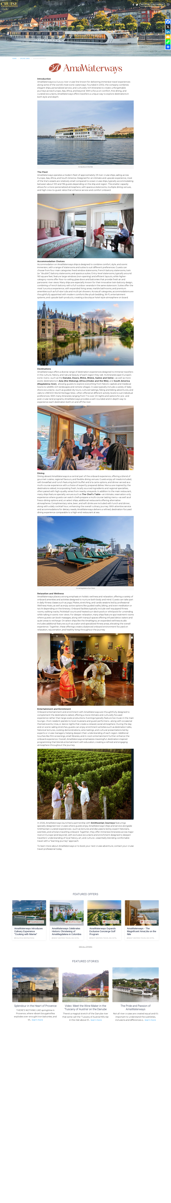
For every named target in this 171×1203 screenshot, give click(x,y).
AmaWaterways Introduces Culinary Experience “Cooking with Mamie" (28, 931)
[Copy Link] (167, 41)
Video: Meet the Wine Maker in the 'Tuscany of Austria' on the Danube (85, 1007)
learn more (37, 1020)
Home (14, 58)
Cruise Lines (25, 58)
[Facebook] (167, 21)
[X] (167, 26)
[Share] (167, 46)
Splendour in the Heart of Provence (35, 1005)
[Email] (167, 36)
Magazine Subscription (152, 5)
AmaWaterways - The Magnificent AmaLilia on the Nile (141, 931)
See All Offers (85, 947)
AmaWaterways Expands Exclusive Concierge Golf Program (102, 931)
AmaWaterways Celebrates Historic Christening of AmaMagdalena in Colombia (66, 931)
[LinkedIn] (167, 31)
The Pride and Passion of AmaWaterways (136, 1007)
